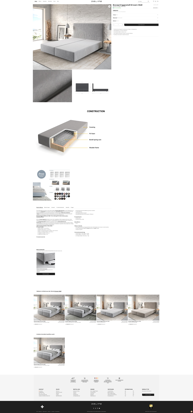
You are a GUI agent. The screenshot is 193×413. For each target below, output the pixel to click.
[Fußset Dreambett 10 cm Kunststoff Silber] (45, 260)
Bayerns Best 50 (111, 392)
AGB (37, 411)
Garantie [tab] (67, 207)
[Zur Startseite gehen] (96, 1)
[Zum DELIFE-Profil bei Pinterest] (97, 408)
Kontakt (41, 389)
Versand (74, 392)
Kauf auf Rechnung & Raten (119, 380)
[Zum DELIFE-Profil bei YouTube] (99, 408)
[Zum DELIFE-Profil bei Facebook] (93, 408)
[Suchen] (148, 1)
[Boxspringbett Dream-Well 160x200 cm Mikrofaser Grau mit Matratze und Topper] (49, 351)
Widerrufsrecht (45, 411)
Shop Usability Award (111, 393)
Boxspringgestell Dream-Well (103, 321)
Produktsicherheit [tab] (60, 207)
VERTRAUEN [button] (111, 389)
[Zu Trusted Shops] (151, 407)
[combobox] (142, 1)
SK (125, 395)
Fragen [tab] (72, 207)
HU (133, 393)
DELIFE (57, 389)
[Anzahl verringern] (114, 25)
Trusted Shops (110, 391)
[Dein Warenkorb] (157, 1)
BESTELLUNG (76, 389)
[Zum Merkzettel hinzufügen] (109, 6)
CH (133, 392)
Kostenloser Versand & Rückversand (73, 381)
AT (133, 391)
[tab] (39, 208)
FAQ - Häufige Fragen (94, 391)
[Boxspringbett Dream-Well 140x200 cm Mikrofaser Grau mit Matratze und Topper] (49, 308)
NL (125, 393)
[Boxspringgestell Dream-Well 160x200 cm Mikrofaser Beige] (143, 308)
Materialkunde (93, 395)
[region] (72, 102)
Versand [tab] (53, 207)
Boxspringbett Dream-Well (39, 364)
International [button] (129, 389)
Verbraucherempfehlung (112, 394)
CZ (125, 394)
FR (125, 392)
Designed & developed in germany (96, 381)
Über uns (57, 391)
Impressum (49, 411)
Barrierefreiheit (57, 411)
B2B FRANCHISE (59, 395)
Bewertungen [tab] (47, 207)
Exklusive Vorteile (76, 391)
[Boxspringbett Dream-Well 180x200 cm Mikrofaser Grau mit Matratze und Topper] (80, 308)
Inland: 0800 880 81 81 (43, 394)
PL (133, 395)
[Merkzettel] (153, 1)
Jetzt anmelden (148, 394)
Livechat (41, 391)
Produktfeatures (110, 395)
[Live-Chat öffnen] (191, 411)
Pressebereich (93, 392)
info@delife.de (41, 392)
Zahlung (74, 393)
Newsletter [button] (145, 389)
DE (125, 391)
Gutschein (92, 393)
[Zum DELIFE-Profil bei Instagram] (95, 408)
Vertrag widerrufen (76, 395)
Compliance (53, 411)
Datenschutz (40, 411)
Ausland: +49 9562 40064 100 (44, 395)
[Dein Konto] (155, 1)
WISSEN (92, 389)
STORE (57, 394)
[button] (96, 393)
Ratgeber (92, 394)
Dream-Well (57, 291)
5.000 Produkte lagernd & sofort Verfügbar (84, 381)
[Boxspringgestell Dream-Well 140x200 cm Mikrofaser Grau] (112, 308)
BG (133, 394)
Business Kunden (59, 392)
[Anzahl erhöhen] (123, 25)
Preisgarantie (75, 394)
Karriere (57, 393)
